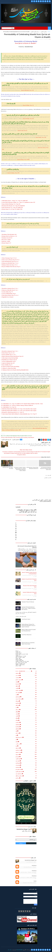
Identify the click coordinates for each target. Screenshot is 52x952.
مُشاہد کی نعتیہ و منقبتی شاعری (22, 654)
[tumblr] (34, 1)
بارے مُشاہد (18, 655)
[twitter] (47, 1)
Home (49, 31)
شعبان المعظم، (18, 728)
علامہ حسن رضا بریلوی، (19, 737)
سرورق (17, 650)
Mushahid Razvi (29, 46)
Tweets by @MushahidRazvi (45, 501)
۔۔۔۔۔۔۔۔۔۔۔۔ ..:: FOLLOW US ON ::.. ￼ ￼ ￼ (23, 671)
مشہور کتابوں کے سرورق (20, 663)
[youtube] (41, 1)
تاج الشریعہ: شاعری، (19, 690)
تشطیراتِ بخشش (19, 659)
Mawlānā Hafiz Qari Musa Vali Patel (8, 468)
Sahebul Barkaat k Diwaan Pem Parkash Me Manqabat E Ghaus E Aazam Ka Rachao (28, 625)
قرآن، (16, 739)
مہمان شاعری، (18, 767)
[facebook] (50, 1)
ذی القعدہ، (17, 715)
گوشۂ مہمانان (18, 665)
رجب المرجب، (18, 722)
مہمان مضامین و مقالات (20, 664)
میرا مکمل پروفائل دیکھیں (27, 830)
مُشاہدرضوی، (18, 754)
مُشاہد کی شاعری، (18, 750)
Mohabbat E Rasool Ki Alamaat (28, 601)
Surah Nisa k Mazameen (26, 634)
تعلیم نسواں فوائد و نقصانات (21, 616)
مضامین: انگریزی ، (43, 31)
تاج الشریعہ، (17, 688)
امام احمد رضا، (18, 683)
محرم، (16, 745)
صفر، (16, 735)
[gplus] (39, 1)
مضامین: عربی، (18, 760)
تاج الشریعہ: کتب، (18, 692)
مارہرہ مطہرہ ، (18, 743)
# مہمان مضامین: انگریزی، (6, 439)
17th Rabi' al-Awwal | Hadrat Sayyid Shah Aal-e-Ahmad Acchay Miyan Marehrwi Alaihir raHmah (20, 469)
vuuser (35, 881)
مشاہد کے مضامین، (18, 752)
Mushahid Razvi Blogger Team (24, 829)
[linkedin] (36, 1)
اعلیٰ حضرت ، (18, 677)
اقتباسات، (17, 681)
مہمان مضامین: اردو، (19, 769)
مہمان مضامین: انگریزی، (35, 31)
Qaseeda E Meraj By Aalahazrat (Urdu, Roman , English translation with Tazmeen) (28, 608)
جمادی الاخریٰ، (18, 703)
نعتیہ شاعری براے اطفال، (19, 775)
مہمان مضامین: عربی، (19, 773)
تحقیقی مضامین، (18, 696)
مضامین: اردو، (18, 756)
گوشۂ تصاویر (18, 658)
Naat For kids (18, 639)
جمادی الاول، (17, 705)
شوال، (16, 730)
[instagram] (43, 1)
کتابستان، (17, 741)
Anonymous (34, 865)
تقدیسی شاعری (18, 652)
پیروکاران (21, 843)
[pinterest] (45, 1)
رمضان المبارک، (18, 724)
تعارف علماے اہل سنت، (19, 698)
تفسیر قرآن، (17, 701)
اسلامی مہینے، (18, 675)
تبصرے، (17, 694)
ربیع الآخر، (17, 720)
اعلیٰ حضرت (18, 651)
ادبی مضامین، (18, 673)
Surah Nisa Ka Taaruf (26, 619)
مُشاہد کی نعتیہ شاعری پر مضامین (22, 661)
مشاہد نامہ (9, 949)
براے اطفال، (17, 686)
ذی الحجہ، (17, 713)
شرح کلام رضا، (18, 726)
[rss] (32, 1)
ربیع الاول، (17, 718)
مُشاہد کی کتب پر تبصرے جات (21, 662)
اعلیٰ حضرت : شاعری (19, 679)
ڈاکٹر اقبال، (17, 711)
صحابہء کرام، (17, 733)
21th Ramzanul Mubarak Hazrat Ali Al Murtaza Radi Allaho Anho (45, 468)
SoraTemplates (20, 949)
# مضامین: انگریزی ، (15, 439)
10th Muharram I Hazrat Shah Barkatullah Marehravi (32, 468)
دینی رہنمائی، (18, 709)
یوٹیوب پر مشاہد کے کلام (20, 657)
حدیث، (17, 707)
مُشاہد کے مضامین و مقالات (21, 656)
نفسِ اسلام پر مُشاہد (19, 660)
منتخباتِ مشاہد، (18, 765)
